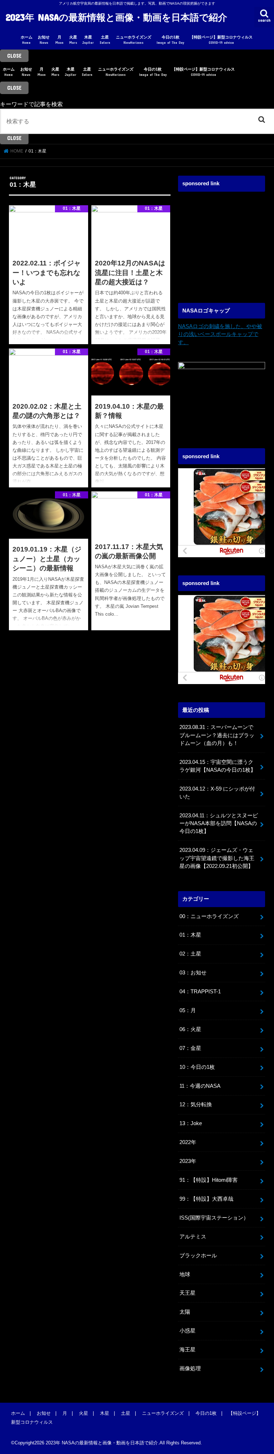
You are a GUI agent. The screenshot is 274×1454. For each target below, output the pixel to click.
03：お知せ (193, 973)
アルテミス (192, 1237)
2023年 (187, 1161)
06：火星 (190, 1029)
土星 (105, 40)
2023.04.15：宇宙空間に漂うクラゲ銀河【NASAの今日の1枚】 (217, 766)
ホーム (26, 40)
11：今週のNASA (199, 1086)
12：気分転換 (195, 1104)
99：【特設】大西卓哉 (206, 1199)
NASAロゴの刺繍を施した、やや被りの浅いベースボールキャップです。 (220, 334)
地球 (184, 1274)
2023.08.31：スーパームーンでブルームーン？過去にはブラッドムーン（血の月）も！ (216, 735)
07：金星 (190, 1048)
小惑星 (187, 1331)
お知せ (44, 40)
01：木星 (190, 935)
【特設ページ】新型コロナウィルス (221, 40)
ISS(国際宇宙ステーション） (214, 1218)
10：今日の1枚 (197, 1067)
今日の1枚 (170, 40)
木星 (88, 40)
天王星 (187, 1293)
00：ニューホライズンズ (209, 916)
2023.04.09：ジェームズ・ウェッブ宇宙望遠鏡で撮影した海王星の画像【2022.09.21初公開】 (216, 858)
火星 (73, 40)
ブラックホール (198, 1255)
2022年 (187, 1142)
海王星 (187, 1349)
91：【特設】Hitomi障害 (208, 1180)
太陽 (184, 1312)
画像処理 (190, 1368)
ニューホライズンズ (133, 40)
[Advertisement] (226, 240)
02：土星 (190, 954)
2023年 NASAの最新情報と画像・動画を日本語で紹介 (116, 16)
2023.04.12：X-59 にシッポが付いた (217, 793)
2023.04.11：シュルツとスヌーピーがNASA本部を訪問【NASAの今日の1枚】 (218, 823)
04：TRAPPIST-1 (200, 991)
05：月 (187, 1010)
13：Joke (190, 1123)
